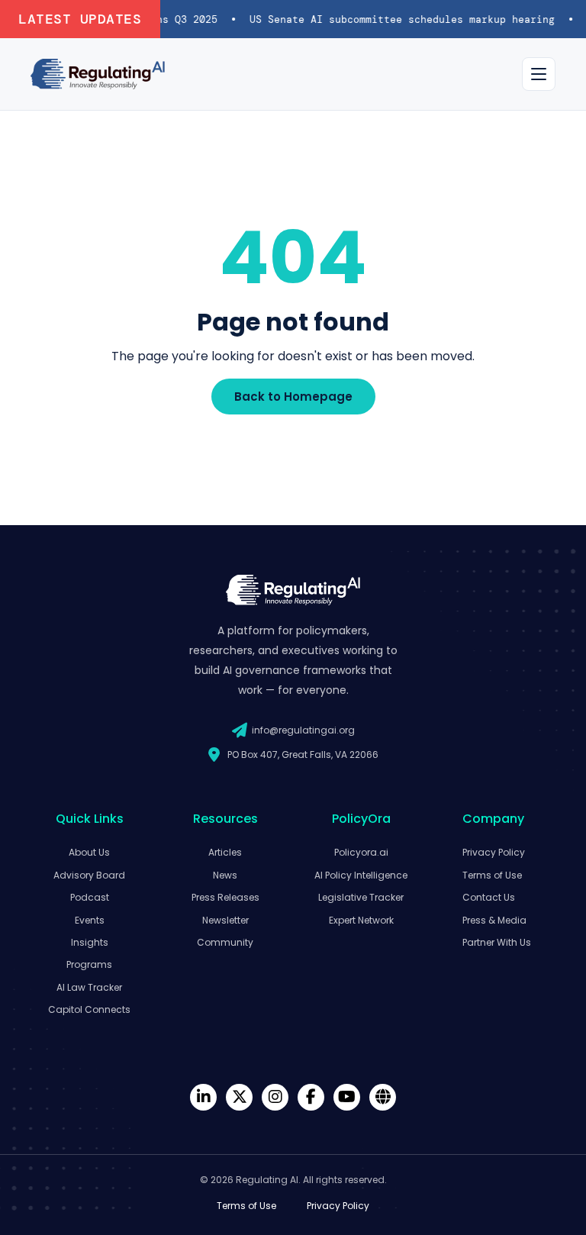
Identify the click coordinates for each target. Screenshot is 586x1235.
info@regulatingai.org (303, 730)
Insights (89, 942)
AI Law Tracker (89, 987)
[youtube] (346, 1097)
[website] (382, 1097)
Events (90, 920)
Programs (89, 964)
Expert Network (361, 920)
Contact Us (488, 897)
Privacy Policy (493, 852)
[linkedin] (203, 1097)
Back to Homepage (293, 397)
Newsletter (225, 920)
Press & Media (494, 920)
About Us (89, 852)
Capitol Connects (89, 1009)
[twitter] (239, 1097)
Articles (225, 852)
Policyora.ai (361, 852)
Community (225, 942)
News (225, 875)
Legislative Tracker (361, 897)
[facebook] (311, 1097)
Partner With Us (496, 942)
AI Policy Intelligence (360, 875)
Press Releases (225, 897)
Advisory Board (89, 875)
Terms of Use (492, 875)
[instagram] (275, 1097)
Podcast (89, 897)
